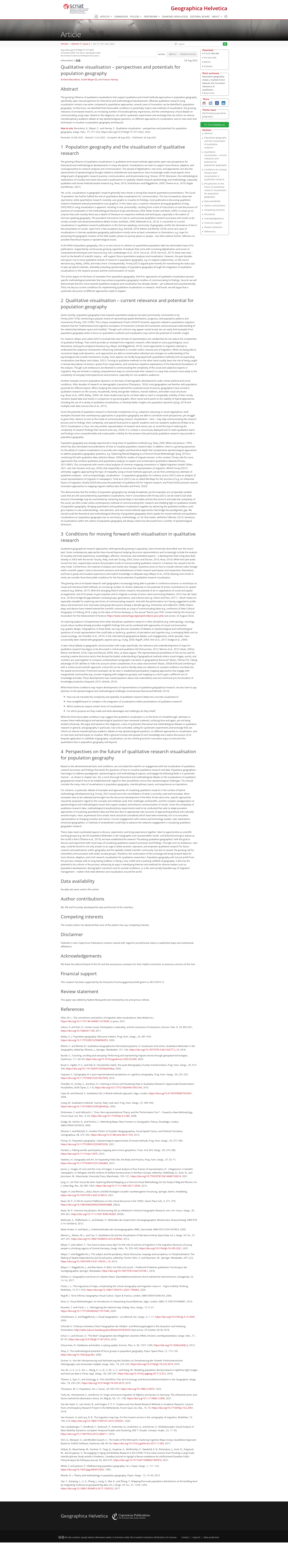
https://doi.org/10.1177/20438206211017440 (85, 1310)
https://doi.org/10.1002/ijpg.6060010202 (82, 1469)
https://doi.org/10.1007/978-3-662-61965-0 (84, 1195)
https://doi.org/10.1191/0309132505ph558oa (90, 1068)
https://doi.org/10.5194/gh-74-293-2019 (103, 1382)
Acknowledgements (214, 218)
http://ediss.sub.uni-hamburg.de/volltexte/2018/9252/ (102, 1329)
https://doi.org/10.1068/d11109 (77, 1030)
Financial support (213, 222)
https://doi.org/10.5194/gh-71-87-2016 (89, 1339)
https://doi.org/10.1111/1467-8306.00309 (93, 1214)
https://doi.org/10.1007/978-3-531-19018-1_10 (86, 1261)
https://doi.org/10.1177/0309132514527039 (84, 1077)
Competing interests (214, 209)
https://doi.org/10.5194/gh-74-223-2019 (151, 1364)
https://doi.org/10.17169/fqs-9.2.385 (110, 1115)
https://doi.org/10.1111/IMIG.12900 (146, 1398)
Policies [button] (135, 16)
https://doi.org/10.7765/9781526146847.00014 (155, 1176)
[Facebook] (217, 102)
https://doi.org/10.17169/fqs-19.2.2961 (172, 1407)
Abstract (208, 133)
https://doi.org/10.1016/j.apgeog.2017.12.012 (142, 1373)
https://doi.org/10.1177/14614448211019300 (85, 1021)
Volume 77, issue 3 (80, 44)
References (210, 231)
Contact (185, 1537)
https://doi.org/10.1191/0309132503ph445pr (85, 1106)
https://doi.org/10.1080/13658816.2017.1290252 (87, 1488)
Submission (121, 16)
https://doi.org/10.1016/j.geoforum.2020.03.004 (111, 1059)
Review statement (213, 227)
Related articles (188, 54)
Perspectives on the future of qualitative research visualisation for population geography (215, 190)
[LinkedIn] (223, 102)
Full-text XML (210, 57)
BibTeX (207, 62)
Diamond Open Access (175, 16)
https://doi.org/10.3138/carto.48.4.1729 (112, 1134)
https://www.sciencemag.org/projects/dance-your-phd (135, 615)
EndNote (208, 66)
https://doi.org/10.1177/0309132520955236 (84, 1144)
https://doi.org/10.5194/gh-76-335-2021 (160, 1248)
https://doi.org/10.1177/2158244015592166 (118, 1087)
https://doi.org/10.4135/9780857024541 (170, 1093)
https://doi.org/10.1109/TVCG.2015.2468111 (84, 1433)
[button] (176, 44)
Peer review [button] (151, 16)
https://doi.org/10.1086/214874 (137, 1388)
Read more (209, 93)
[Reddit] (210, 102)
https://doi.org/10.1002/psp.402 (78, 1354)
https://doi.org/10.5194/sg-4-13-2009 (175, 1316)
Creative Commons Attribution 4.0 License (155, 1537)
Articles (64, 44)
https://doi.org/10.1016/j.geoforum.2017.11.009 (138, 1443)
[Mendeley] (204, 102)
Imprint (196, 1537)
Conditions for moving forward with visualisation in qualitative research (215, 174)
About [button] (216, 16)
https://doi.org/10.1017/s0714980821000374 (137, 1460)
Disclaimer (209, 214)
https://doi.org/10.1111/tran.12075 (79, 1153)
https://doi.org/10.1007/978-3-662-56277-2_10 (154, 1049)
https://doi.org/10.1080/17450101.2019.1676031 (97, 1420)
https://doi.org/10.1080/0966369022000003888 (86, 1204)
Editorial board (200, 16)
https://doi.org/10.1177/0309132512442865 (84, 1163)
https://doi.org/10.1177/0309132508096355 (84, 1040)
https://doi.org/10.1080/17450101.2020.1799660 (113, 1289)
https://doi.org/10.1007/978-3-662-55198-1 (125, 1270)
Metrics (172, 54)
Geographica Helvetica (199, 8)
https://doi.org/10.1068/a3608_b (171, 1345)
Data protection (211, 1537)
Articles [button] (105, 16)
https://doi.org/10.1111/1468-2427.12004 (118, 1185)
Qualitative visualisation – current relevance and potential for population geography (215, 158)
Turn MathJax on (216, 124)
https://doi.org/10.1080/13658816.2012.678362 (96, 1238)
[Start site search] (225, 44)
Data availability (212, 201)
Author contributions (214, 205)
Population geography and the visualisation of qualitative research (215, 142)
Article (161, 54)
